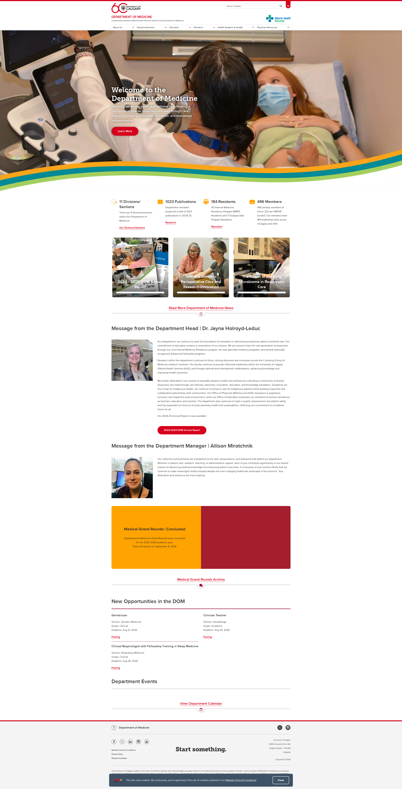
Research (198, 27)
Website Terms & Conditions (241, 780)
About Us (117, 27)
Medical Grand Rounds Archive (201, 579)
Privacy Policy (117, 754)
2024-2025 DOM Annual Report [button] (182, 430)
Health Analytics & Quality (230, 27)
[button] (140, 267)
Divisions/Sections (146, 27)
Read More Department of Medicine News (201, 307)
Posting (115, 637)
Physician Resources (267, 27)
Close (281, 780)
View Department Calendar (201, 703)
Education (174, 27)
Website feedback (119, 758)
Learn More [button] (125, 131)
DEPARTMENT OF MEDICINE (131, 16)
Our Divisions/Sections (132, 227)
